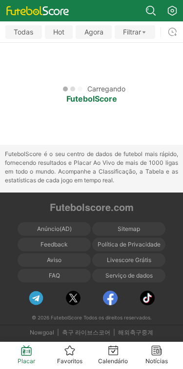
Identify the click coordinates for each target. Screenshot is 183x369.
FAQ (54, 275)
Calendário (113, 361)
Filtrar (132, 32)
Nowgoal (42, 332)
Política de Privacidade (129, 244)
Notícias (156, 361)
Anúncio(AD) (54, 228)
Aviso (54, 260)
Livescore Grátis (129, 260)
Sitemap (129, 228)
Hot (58, 32)
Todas (23, 32)
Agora (93, 32)
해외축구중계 (135, 332)
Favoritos (69, 361)
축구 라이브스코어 (86, 332)
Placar (26, 361)
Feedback (54, 244)
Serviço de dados (129, 275)
